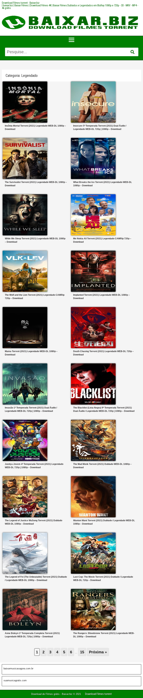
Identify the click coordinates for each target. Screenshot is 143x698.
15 (82, 652)
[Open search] (132, 52)
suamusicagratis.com (15, 680)
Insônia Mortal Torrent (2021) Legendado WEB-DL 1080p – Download (35, 127)
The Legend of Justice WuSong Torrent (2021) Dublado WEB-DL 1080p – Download (33, 522)
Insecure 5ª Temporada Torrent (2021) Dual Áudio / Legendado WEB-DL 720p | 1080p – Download (99, 127)
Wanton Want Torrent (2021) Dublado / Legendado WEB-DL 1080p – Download (104, 522)
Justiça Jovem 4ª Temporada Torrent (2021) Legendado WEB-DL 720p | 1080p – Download (34, 466)
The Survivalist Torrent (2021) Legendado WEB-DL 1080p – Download (36, 184)
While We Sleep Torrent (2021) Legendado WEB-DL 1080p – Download (35, 240)
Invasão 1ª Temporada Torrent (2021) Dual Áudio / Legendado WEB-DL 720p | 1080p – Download (31, 409)
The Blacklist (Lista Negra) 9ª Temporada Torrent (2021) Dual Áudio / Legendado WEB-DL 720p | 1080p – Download (103, 409)
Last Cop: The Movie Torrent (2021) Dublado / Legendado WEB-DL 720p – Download (103, 579)
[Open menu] (71, 40)
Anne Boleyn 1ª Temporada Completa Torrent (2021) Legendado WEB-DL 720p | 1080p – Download (32, 635)
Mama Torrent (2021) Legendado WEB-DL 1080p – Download (31, 353)
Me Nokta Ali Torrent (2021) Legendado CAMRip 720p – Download (102, 240)
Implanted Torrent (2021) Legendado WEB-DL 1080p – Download (101, 297)
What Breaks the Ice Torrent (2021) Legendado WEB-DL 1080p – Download (102, 184)
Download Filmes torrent (98, 694)
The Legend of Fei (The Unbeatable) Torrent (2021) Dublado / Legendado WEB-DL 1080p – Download (36, 579)
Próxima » (98, 652)
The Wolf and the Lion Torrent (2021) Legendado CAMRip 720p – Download (34, 297)
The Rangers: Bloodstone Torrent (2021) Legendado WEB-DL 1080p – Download (103, 635)
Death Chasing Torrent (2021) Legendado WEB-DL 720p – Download (103, 353)
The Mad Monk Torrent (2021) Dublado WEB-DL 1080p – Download (102, 466)
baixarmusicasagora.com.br (18, 668)
